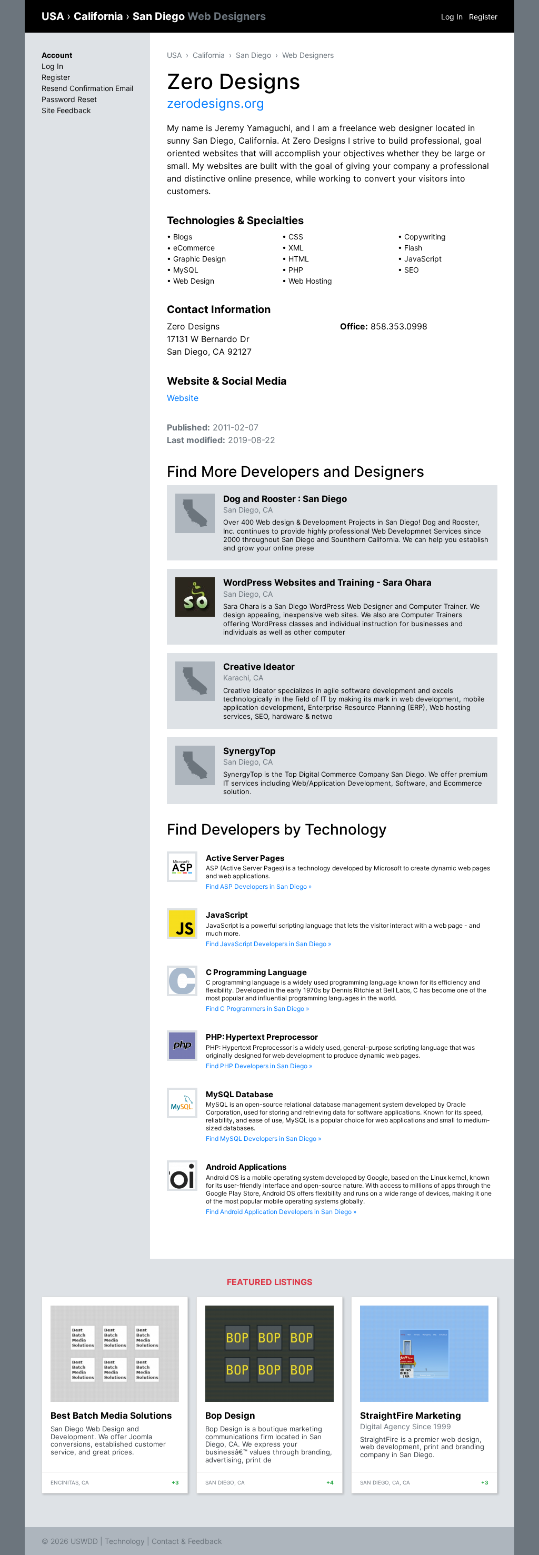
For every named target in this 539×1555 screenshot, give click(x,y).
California (100, 16)
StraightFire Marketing (410, 1415)
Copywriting (425, 236)
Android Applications (246, 1167)
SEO (411, 269)
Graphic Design (199, 258)
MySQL (185, 269)
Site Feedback (66, 110)
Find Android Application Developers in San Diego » (281, 1212)
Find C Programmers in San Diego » (257, 1008)
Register (483, 16)
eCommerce (194, 247)
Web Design (193, 280)
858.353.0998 (399, 326)
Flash (413, 247)
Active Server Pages (245, 858)
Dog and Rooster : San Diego (285, 499)
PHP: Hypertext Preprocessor (262, 1037)
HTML (298, 258)
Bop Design (230, 1415)
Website (182, 398)
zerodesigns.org (215, 103)
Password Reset (69, 99)
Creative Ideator (259, 666)
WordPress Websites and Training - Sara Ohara (327, 582)
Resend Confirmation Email (87, 88)
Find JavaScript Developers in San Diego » (268, 944)
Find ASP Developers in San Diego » (259, 886)
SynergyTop (249, 751)
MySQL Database (239, 1094)
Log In (452, 16)
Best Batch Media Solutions (111, 1415)
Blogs (182, 236)
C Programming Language (256, 972)
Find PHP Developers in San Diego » (259, 1066)
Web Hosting (310, 280)
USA (54, 16)
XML (296, 247)
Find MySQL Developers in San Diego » (263, 1138)
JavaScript (423, 258)
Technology (125, 1541)
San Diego (199, 16)
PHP (295, 269)
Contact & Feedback (187, 1541)
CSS (295, 236)
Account (57, 55)
